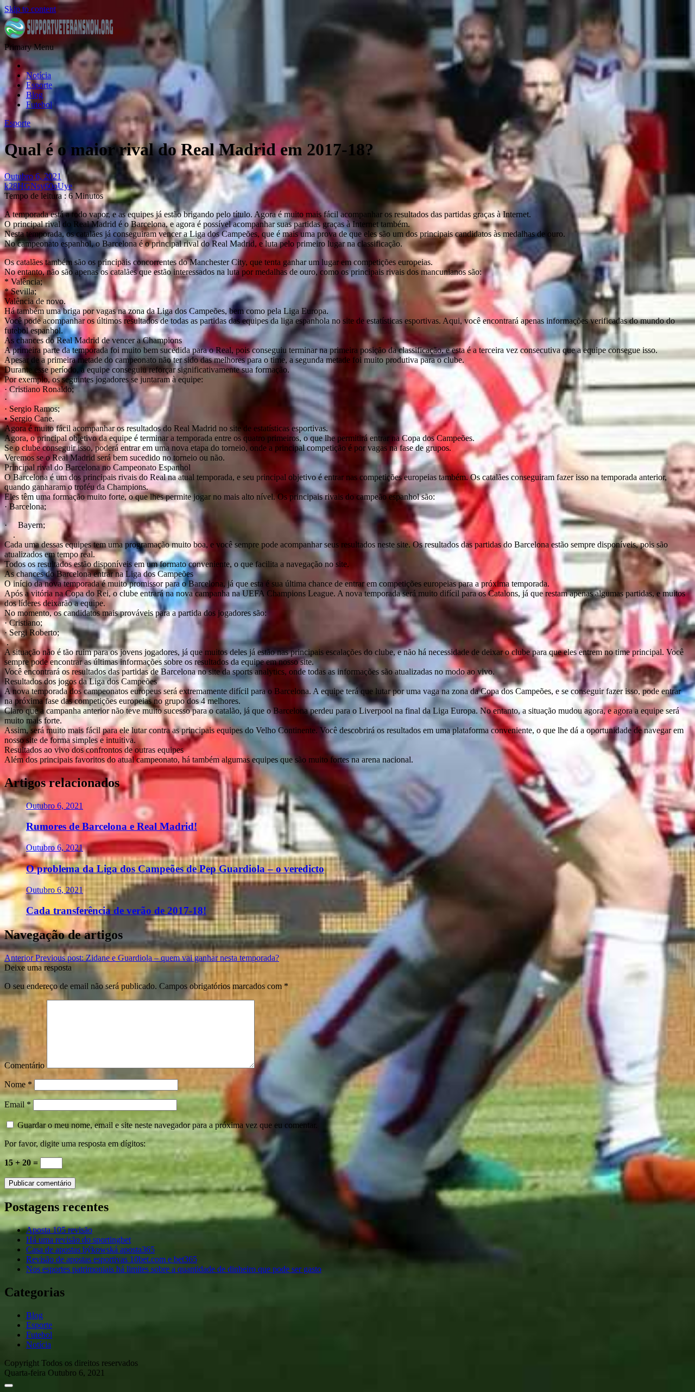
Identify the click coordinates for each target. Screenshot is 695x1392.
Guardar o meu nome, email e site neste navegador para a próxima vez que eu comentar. (167, 1125)
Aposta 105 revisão (59, 1229)
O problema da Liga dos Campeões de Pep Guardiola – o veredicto (175, 868)
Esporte (39, 85)
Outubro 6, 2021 (54, 805)
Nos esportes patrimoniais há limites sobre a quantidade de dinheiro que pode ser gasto (173, 1269)
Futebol (39, 104)
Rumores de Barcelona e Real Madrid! (111, 826)
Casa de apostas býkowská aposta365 (90, 1249)
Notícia (38, 75)
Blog (34, 94)
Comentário (24, 1065)
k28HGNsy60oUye (38, 186)
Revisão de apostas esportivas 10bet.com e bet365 (111, 1259)
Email (17, 1104)
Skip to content (30, 9)
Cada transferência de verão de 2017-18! (116, 910)
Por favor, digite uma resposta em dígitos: (75, 1143)
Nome (18, 1084)
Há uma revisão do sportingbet (78, 1239)
